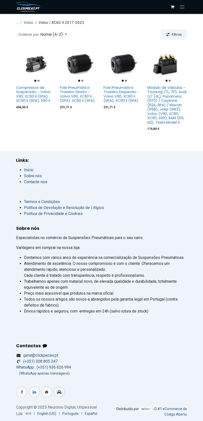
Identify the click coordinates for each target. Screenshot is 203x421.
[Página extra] (47, 392)
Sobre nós (33, 176)
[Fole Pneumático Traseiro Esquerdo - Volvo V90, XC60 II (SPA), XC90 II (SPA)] (123, 64)
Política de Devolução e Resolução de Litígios (64, 207)
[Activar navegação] (182, 7)
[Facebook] (22, 392)
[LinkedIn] (34, 392)
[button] (42, 35)
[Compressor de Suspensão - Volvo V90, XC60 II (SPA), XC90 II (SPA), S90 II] (36, 64)
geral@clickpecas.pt (40, 355)
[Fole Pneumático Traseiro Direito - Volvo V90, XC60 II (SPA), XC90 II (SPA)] (80, 64)
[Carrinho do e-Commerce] (172, 7)
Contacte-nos (35, 181)
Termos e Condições (42, 201)
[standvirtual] (59, 392)
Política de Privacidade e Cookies (53, 213)
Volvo (28, 22)
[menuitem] (28, 413)
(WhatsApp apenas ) (43, 373)
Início (28, 170)
